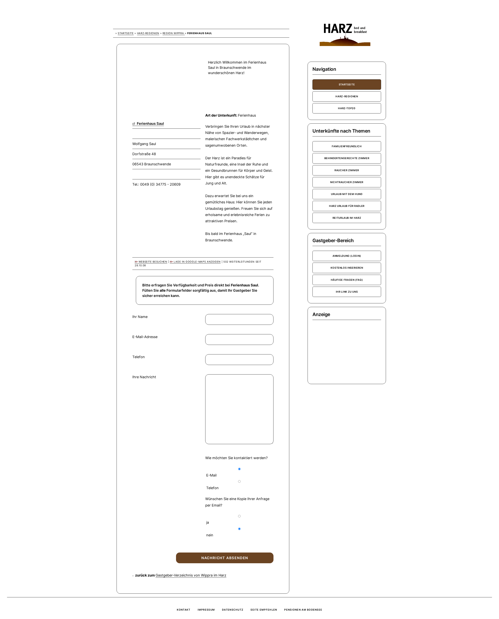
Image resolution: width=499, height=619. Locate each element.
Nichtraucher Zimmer (346, 182)
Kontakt (183, 609)
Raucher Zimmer (346, 170)
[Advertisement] (160, 81)
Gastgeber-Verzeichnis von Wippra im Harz (191, 575)
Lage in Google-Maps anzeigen (197, 261)
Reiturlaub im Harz (347, 217)
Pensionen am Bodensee (303, 609)
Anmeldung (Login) (347, 255)
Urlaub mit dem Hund (346, 194)
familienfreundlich (347, 146)
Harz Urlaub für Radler (347, 206)
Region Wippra (174, 33)
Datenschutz (232, 609)
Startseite (126, 33)
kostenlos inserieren (347, 267)
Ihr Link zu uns (347, 291)
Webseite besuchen (152, 261)
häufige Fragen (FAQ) (347, 279)
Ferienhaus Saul (150, 123)
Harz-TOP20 (346, 108)
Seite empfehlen (263, 609)
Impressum (206, 609)
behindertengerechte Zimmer (346, 158)
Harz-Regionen (148, 33)
